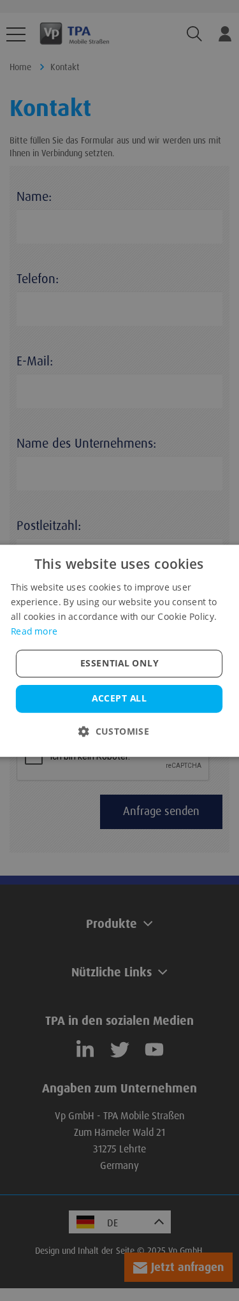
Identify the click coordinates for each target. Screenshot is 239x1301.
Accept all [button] (119, 698)
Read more (34, 630)
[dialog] (119, 650)
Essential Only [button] (119, 662)
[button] (119, 730)
